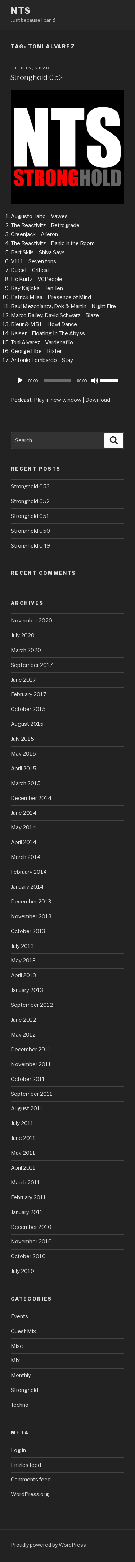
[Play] (20, 380)
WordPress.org (30, 1494)
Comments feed (31, 1479)
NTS (21, 10)
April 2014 (23, 842)
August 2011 (27, 1108)
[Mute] (94, 380)
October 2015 (28, 709)
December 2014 (31, 798)
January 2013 (27, 990)
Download (97, 400)
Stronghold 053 (30, 486)
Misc (17, 1346)
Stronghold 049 (30, 545)
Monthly (21, 1375)
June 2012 (23, 1020)
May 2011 (23, 1153)
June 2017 (23, 680)
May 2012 (23, 1034)
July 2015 (22, 739)
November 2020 (31, 620)
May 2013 (23, 960)
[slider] (110, 379)
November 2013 (31, 916)
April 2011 (23, 1168)
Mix (15, 1360)
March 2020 (26, 650)
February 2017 (28, 694)
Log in (18, 1450)
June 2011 (23, 1138)
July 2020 (23, 635)
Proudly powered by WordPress (48, 1545)
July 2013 (22, 946)
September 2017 (32, 665)
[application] (67, 380)
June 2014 (23, 813)
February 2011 (28, 1197)
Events (19, 1316)
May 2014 (23, 827)
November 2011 (31, 1064)
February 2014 (29, 872)
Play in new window (57, 400)
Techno (19, 1405)
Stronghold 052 (36, 77)
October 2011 (28, 1079)
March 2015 (26, 783)
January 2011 (27, 1212)
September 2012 (32, 1005)
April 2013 (23, 975)
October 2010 (28, 1256)
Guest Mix (23, 1331)
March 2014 (26, 857)
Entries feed (26, 1465)
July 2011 (22, 1123)
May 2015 (23, 753)
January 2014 (27, 887)
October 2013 (28, 931)
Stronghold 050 (30, 531)
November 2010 (31, 1241)
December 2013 (31, 901)
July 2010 (22, 1271)
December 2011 (31, 1049)
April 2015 (23, 768)
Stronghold (24, 1390)
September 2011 (32, 1094)
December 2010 (31, 1227)
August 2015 (27, 724)
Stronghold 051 (30, 516)
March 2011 (25, 1182)
